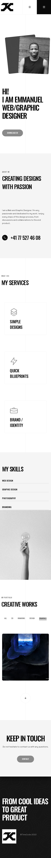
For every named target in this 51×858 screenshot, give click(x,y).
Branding (21, 618)
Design (32, 618)
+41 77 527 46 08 (25, 237)
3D (12, 618)
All (5, 618)
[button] (12, 133)
